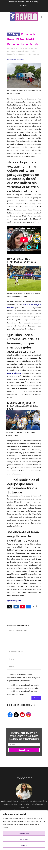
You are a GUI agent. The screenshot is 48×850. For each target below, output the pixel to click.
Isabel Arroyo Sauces (16, 54)
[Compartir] (16, 606)
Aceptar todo (24, 833)
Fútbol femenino (25, 51)
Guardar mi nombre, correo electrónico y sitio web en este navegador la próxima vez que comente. (23, 678)
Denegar (24, 845)
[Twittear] (9, 606)
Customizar (24, 839)
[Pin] (22, 606)
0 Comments (33, 54)
